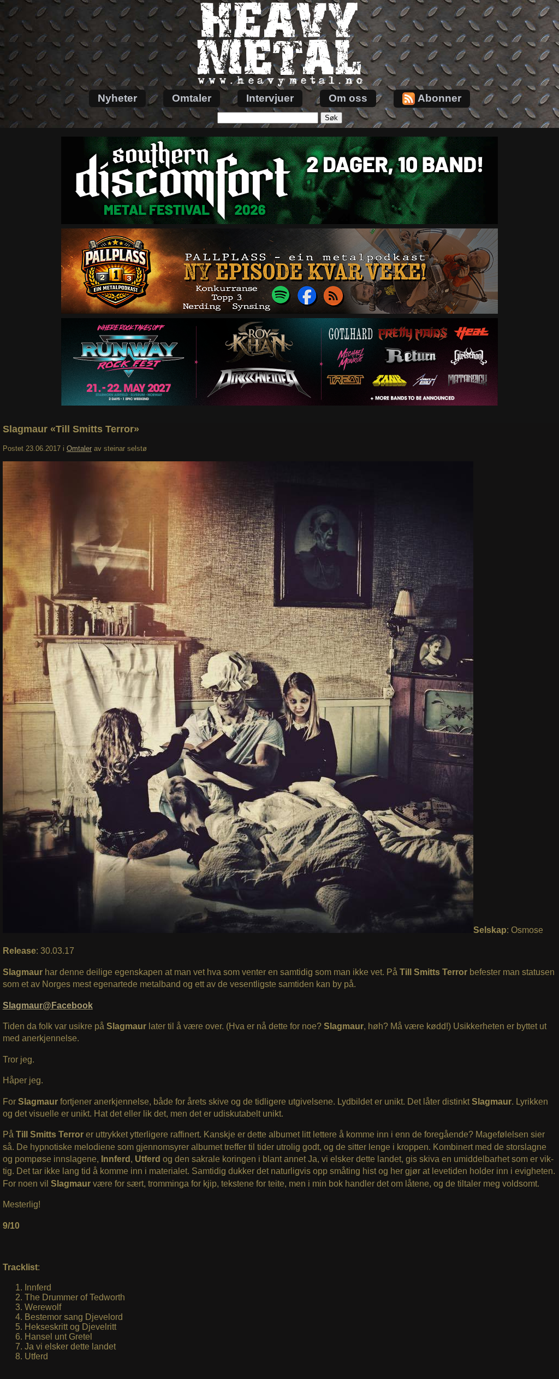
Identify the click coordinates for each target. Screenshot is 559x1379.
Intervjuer (270, 98)
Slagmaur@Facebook (48, 1005)
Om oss (348, 98)
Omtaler (191, 98)
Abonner (439, 98)
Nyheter (117, 98)
